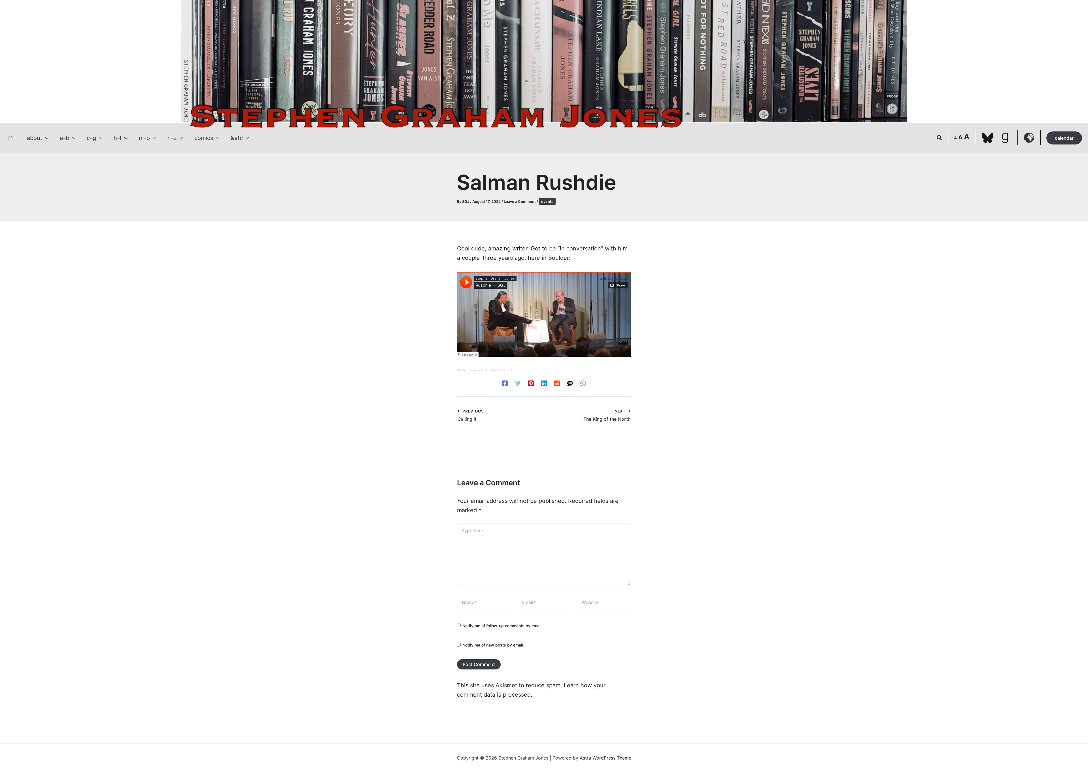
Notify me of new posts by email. (493, 645)
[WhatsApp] (583, 383)
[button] (45, 138)
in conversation (580, 248)
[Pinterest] (531, 383)
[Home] (10, 138)
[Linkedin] (544, 383)
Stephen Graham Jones (472, 370)
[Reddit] (557, 383)
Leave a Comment (520, 201)
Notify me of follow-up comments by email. (502, 625)
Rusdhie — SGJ (501, 370)
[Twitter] (518, 383)
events (547, 201)
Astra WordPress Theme (605, 758)
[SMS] (570, 383)
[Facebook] (505, 383)
